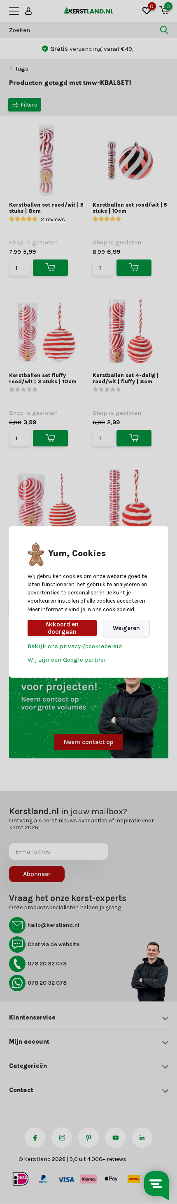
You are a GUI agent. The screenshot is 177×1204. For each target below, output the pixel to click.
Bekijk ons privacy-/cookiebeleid (75, 646)
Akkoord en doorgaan (62, 628)
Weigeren (126, 628)
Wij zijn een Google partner (67, 659)
